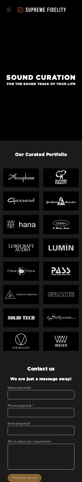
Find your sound (24, 477)
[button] (9, 10)
